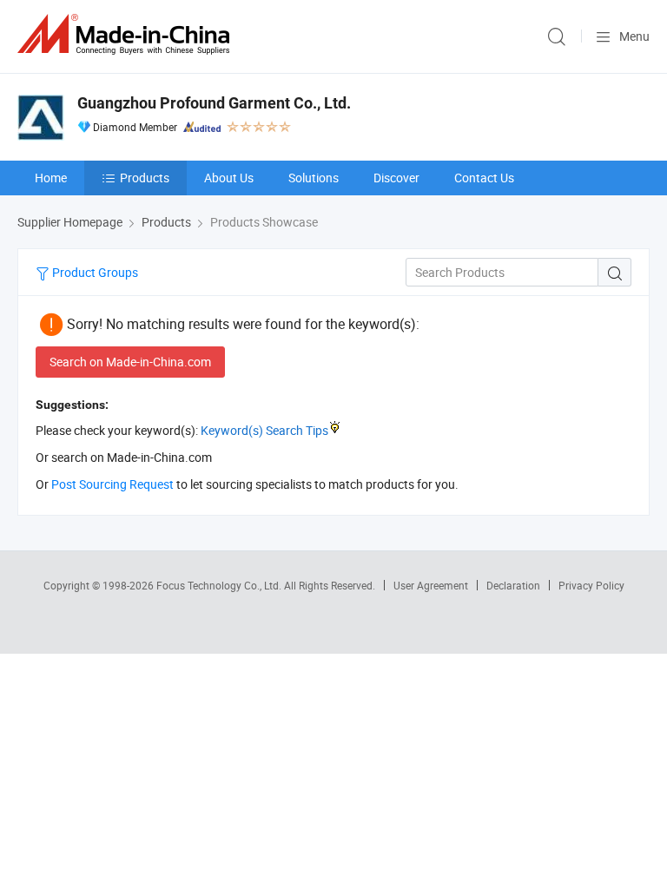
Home (51, 177)
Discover (396, 177)
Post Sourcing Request (112, 484)
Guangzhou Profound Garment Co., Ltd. (214, 103)
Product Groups (94, 272)
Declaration (513, 585)
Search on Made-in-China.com (130, 361)
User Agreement (430, 585)
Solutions (313, 177)
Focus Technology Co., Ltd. (220, 585)
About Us (229, 177)
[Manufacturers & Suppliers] (126, 34)
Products (144, 177)
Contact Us (484, 177)
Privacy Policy (591, 585)
